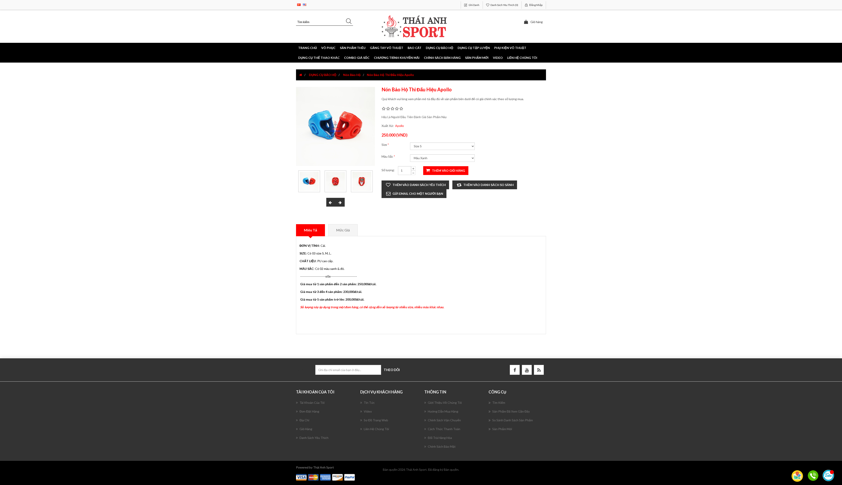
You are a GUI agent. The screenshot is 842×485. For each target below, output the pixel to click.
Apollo (399, 126)
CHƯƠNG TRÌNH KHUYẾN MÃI (396, 57)
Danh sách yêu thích (314, 438)
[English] (304, 4)
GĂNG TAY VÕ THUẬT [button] (386, 48)
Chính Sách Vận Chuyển (444, 420)
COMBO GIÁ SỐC (356, 57)
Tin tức (369, 402)
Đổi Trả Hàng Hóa (440, 438)
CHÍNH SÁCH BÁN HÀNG (442, 57)
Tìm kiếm (498, 402)
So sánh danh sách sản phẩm (512, 420)
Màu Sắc (388, 156)
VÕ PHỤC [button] (328, 48)
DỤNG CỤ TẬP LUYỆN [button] (474, 48)
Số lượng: (388, 170)
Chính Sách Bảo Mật (442, 446)
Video (498, 57)
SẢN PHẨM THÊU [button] (353, 48)
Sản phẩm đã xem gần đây (511, 411)
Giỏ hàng (306, 429)
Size (385, 144)
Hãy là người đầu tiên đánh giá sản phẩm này (414, 117)
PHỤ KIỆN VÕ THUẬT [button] (510, 48)
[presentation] (330, 202)
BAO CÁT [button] (414, 48)
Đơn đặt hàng (309, 411)
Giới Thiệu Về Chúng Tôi (445, 402)
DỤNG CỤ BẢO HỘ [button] (439, 48)
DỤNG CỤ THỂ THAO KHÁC (319, 57)
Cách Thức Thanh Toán (444, 429)
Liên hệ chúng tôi (522, 57)
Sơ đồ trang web (376, 420)
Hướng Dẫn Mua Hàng (443, 411)
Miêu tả (310, 230)
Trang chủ (307, 48)
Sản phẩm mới (477, 57)
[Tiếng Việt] (299, 4)
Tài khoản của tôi (312, 402)
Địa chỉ (304, 420)
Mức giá (343, 230)
